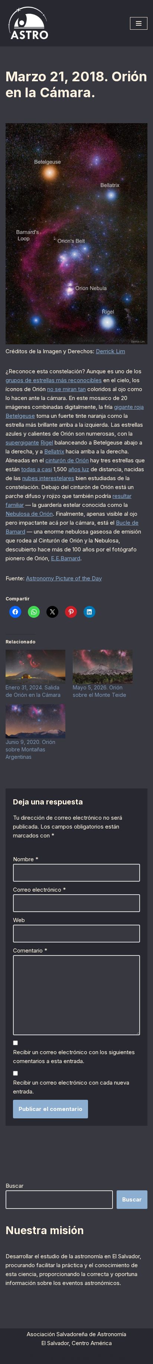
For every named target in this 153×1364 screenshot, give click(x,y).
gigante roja (129, 406)
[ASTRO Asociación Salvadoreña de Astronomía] (28, 23)
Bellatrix (54, 451)
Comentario (30, 950)
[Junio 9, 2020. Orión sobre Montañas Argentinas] (35, 721)
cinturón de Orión (67, 460)
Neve (35, 1356)
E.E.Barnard (65, 558)
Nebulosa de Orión (29, 513)
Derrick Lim (110, 351)
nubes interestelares (48, 478)
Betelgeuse (20, 415)
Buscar (14, 1185)
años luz (78, 469)
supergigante (22, 442)
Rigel (46, 442)
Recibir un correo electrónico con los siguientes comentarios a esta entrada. (74, 1057)
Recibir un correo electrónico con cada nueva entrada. (71, 1087)
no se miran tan (66, 389)
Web (19, 920)
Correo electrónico (39, 889)
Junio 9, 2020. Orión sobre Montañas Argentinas (30, 749)
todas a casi (36, 469)
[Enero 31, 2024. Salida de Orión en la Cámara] (35, 667)
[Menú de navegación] (138, 23)
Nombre (25, 859)
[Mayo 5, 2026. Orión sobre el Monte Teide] (103, 667)
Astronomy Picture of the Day (64, 578)
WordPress (110, 1356)
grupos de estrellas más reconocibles (54, 380)
